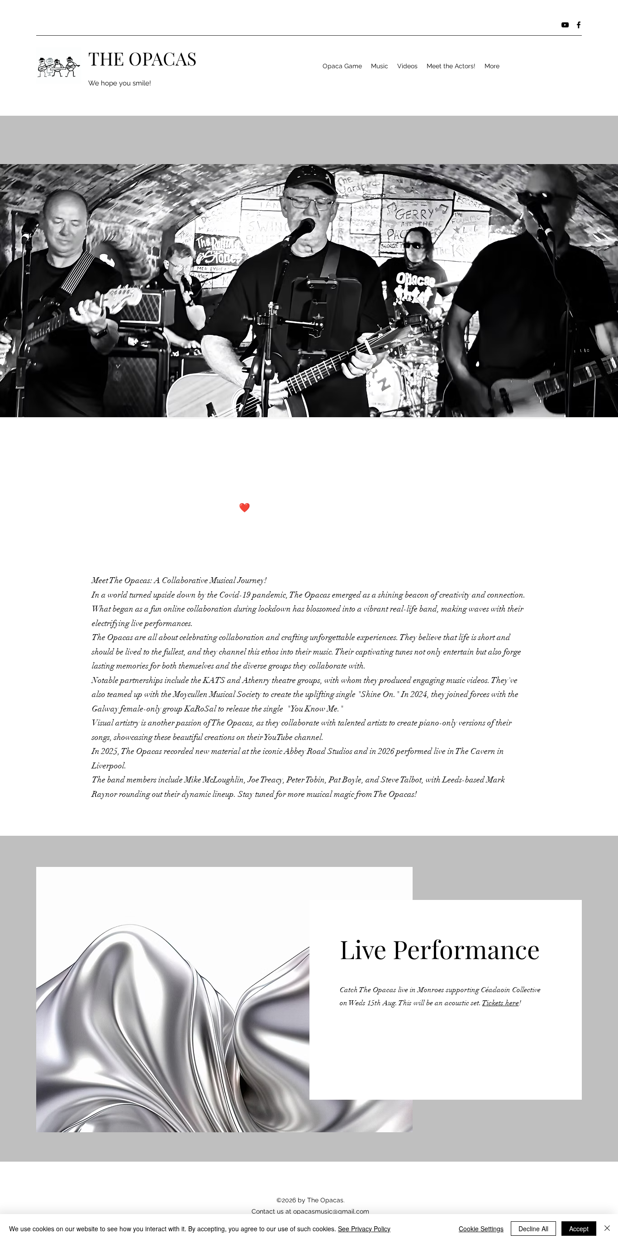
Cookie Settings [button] (481, 1228)
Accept (579, 1228)
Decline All (533, 1228)
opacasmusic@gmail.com (331, 1211)
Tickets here (500, 1003)
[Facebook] (578, 24)
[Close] (607, 1228)
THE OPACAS (142, 58)
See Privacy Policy (364, 1228)
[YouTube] (565, 24)
